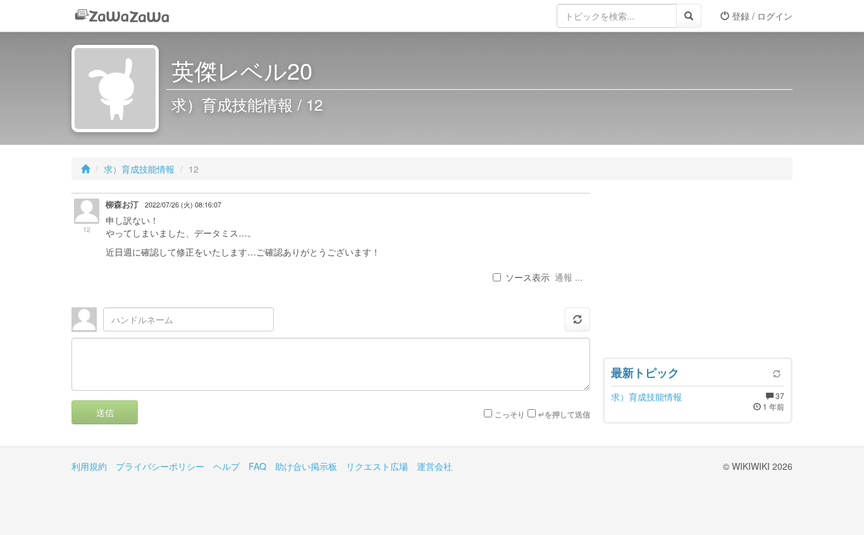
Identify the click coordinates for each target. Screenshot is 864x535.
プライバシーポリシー (160, 466)
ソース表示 (527, 277)
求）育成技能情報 (139, 169)
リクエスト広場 (377, 466)
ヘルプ (226, 466)
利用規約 (89, 466)
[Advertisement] (698, 272)
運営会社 (434, 466)
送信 (105, 412)
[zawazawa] (122, 16)
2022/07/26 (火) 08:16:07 (183, 204)
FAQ (257, 466)
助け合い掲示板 (306, 466)
